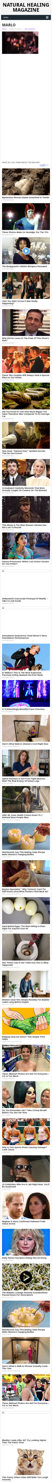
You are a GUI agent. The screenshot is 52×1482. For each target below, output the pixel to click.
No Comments (30, 29)
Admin (4, 29)
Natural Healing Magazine (26, 7)
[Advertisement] (26, 82)
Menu (6, 17)
